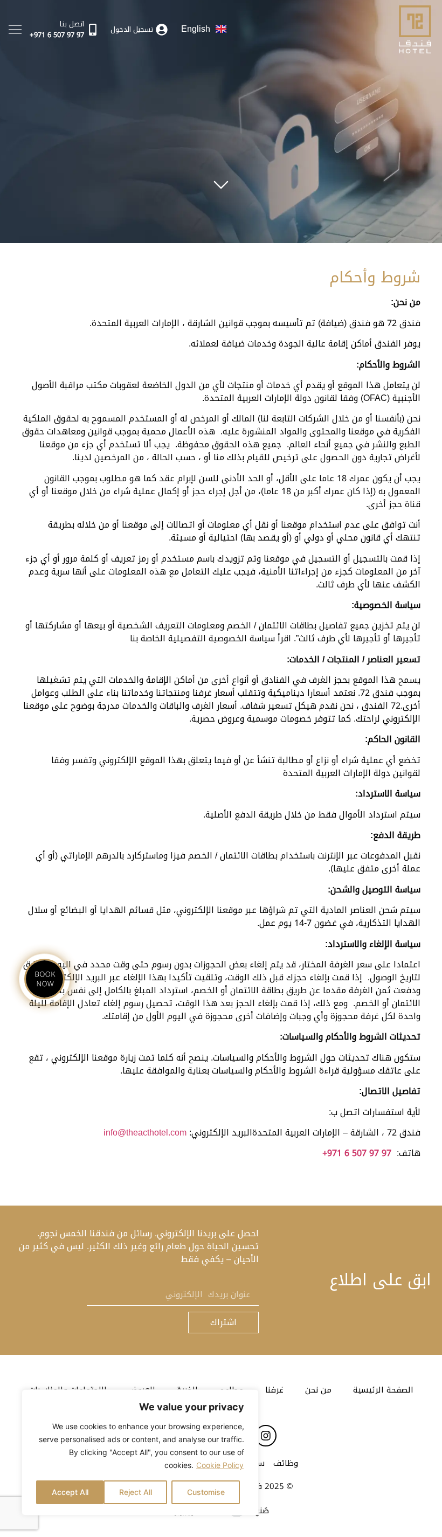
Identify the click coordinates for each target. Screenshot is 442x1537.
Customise (206, 1492)
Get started (221, 180)
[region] (140, 1452)
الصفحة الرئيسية (383, 1389)
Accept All (70, 1492)
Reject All (135, 1492)
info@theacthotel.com (145, 1132)
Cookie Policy (220, 1465)
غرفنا (274, 1389)
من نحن (318, 1389)
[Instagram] (266, 1435)
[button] (15, 29)
